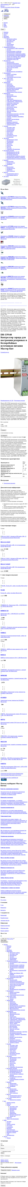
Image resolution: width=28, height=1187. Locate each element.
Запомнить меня (6, 1151)
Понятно (3, 1185)
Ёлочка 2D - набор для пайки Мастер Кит (11, 593)
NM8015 (3, 633)
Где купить (8, 7)
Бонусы (2, 6)
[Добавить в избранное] (4, 556)
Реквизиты (3, 907)
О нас (2, 905)
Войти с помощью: (5, 1155)
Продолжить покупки (6, 1170)
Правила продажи (5, 925)
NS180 (3, 590)
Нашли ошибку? (5, 930)
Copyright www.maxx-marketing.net (9, 777)
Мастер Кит (10, 938)
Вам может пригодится (15, 775)
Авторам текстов (5, 920)
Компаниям (3, 915)
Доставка (17, 7)
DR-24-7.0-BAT (5, 564)
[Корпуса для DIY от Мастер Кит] (12, 185)
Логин (2, 1145)
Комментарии (19, 773)
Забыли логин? (4, 1160)
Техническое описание (9, 483)
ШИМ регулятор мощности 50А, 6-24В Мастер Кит (14, 657)
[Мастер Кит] (5, 11)
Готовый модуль (5, 352)
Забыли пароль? (5, 1161)
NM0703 (3, 763)
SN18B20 (3, 697)
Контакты (3, 910)
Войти (2, 1153)
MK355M (4, 741)
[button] (7, 14)
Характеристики (5, 773)
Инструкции (12, 773)
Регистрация (18, 1162)
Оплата (13, 7)
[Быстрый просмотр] (4, 531)
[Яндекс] (2, 1157)
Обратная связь (4, 928)
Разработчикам (4, 918)
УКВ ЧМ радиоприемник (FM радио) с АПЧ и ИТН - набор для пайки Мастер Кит (14, 767)
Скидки (3, 7)
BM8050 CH (4, 611)
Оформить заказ (15, 1170)
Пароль (2, 1148)
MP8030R (4, 675)
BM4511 (3, 655)
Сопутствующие (5, 775)
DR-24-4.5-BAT (5, 542)
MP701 (3, 719)
